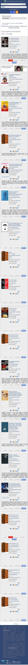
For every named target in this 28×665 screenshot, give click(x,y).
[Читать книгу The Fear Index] (4, 288)
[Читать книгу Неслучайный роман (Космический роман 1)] (4, 492)
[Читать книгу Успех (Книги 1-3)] (4, 552)
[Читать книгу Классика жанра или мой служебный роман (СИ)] (4, 172)
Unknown (13, 253)
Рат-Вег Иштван (15, 599)
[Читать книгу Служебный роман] (4, 46)
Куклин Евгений (15, 336)
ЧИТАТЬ (14, 62)
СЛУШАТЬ (11, 60)
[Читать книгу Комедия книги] (4, 606)
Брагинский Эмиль (15, 39)
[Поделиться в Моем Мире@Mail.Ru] (13, 51)
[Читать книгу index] (4, 260)
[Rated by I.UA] (10, 661)
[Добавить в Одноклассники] (14, 51)
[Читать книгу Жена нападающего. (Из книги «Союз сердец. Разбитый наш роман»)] (4, 231)
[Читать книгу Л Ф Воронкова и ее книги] (4, 578)
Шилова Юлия (14, 106)
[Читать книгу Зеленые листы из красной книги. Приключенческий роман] (4, 200)
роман (21, 23)
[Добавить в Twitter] (16, 51)
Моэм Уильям (14, 429)
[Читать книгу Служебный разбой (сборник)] (4, 370)
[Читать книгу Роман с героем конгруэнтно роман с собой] (4, 463)
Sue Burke (13, 310)
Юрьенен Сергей (15, 227)
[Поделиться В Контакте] (17, 51)
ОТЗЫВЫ (16, 60)
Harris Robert (14, 281)
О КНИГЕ (5, 60)
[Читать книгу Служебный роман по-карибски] (4, 83)
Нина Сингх (14, 77)
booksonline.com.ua (7, 630)
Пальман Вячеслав (15, 195)
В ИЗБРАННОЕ (22, 60)
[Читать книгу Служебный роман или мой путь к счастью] (4, 143)
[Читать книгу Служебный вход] (4, 343)
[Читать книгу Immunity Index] (4, 317)
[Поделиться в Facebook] (10, 51)
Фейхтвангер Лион (15, 516)
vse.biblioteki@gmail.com (12, 647)
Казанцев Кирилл (15, 364)
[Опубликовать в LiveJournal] (12, 51)
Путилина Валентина (16, 572)
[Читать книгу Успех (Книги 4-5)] (4, 523)
